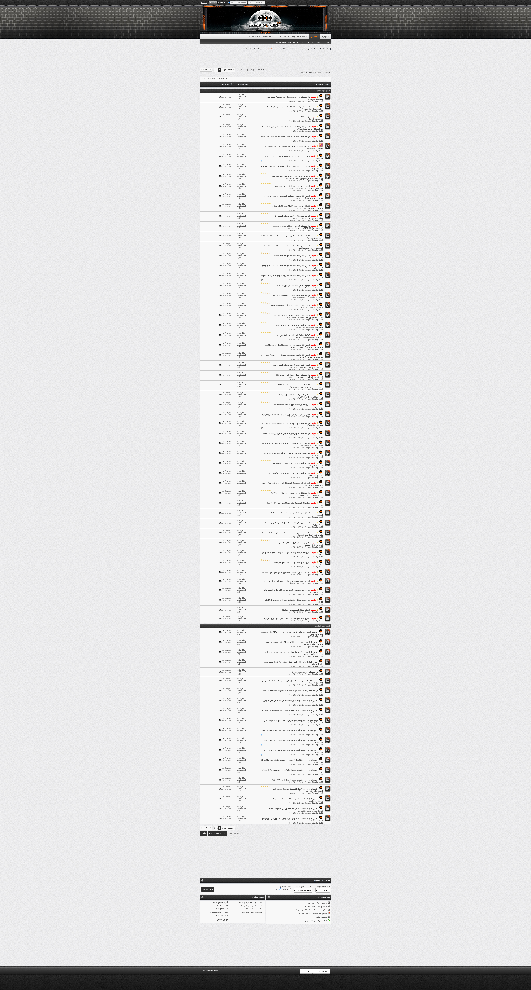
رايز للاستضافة (277, 49)
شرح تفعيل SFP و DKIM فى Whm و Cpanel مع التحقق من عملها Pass (292, 554)
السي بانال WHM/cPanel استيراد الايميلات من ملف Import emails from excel (292, 276)
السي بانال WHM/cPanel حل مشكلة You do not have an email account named (298, 257)
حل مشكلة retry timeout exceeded (304, 672)
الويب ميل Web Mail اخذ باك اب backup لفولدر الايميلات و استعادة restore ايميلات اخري (292, 247)
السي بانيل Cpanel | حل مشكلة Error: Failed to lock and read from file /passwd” (297, 306)
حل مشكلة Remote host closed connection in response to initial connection (294, 118)
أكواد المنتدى (223, 902)
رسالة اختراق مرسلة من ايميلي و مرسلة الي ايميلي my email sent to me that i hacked (292, 444)
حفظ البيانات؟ (223, 2)
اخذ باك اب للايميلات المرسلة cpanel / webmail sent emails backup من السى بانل (292, 484)
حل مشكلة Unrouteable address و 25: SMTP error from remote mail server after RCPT (297, 494)
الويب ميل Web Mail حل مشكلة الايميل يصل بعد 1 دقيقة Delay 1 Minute (292, 167)
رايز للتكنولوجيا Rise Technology (304, 49)
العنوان (327, 84)
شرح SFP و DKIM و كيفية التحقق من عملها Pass (298, 563)
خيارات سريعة (281, 42)
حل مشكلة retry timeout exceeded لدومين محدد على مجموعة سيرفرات (295, 98)
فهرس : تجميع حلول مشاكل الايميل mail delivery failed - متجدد (299, 544)
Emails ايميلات (253, 36)
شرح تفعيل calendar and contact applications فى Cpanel (298, 406)
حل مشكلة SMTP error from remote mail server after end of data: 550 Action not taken (298, 296)
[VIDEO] (225, 912)
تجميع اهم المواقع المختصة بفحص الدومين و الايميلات (286, 618)
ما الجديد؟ (325, 36)
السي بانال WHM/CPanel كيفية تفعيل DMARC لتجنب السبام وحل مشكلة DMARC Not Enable (294, 346)
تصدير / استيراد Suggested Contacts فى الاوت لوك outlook (286, 572)
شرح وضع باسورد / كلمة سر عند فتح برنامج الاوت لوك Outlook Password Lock (293, 591)
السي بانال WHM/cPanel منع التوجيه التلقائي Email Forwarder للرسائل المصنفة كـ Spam (294, 643)
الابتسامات (224, 905)
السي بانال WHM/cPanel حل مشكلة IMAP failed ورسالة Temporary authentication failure (293, 800)
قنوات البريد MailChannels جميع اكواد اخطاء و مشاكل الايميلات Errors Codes (297, 207)
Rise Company (306, 101)
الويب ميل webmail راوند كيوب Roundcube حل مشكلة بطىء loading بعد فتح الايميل (292, 633)
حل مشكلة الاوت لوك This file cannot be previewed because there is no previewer (292, 424)
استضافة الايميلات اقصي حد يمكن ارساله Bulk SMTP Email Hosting (293, 454)
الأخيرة (205, 69)
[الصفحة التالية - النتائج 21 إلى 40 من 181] (210, 70)
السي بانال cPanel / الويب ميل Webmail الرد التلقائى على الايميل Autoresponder (293, 702)
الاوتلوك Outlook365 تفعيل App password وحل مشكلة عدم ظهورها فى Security (292, 761)
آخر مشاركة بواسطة (226, 84)
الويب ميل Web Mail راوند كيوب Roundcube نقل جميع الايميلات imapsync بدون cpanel (298, 187)
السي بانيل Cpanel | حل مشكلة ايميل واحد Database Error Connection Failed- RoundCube (298, 366)
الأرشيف (210, 970)
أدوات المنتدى (223, 79)
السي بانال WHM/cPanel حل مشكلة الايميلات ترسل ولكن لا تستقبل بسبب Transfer (292, 267)
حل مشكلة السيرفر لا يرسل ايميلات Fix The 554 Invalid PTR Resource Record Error (298, 326)
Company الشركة (299, 36)
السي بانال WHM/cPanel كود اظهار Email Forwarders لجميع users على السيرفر (293, 663)
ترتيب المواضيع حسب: (304, 886)
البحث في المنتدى (209, 79)
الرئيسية (217, 970)
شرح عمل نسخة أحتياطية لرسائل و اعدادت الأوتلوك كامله (294, 601)
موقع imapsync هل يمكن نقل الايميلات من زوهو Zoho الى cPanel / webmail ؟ (292, 751)
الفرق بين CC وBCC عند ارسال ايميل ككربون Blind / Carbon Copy (294, 524)
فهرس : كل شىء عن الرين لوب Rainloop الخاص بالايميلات (285, 414)
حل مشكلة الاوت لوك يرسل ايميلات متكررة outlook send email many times (293, 474)
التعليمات (311, 42)
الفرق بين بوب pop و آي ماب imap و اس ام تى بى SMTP (286, 581)
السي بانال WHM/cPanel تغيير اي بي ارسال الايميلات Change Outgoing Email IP (294, 108)
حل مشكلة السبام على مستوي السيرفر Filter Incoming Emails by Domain (293, 435)
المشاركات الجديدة (323, 42)
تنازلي (276, 889)
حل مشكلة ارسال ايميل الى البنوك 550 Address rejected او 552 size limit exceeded (299, 376)
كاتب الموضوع (320, 84)
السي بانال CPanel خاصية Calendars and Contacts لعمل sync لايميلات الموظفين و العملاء (292, 356)
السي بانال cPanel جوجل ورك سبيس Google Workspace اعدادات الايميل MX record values (293, 197)
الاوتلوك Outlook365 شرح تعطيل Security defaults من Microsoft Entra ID (292, 771)
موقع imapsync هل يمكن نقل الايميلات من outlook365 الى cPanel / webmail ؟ (293, 741)
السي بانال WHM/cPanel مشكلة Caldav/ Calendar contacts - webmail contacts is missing (292, 712)
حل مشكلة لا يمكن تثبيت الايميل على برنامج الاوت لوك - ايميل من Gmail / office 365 (292, 682)
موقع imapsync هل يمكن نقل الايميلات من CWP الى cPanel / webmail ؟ (292, 731)
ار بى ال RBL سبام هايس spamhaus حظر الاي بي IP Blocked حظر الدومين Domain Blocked (297, 177)
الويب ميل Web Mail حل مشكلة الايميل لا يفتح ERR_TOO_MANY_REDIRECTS (299, 217)
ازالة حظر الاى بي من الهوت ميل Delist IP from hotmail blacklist (293, 157)
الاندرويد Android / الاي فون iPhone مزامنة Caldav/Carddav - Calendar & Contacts (292, 237)
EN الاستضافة (268, 36)
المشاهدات (239, 84)
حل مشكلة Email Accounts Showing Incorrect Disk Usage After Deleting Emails (292, 692)
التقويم (302, 42)
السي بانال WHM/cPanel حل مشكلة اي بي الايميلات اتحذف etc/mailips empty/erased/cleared (295, 810)
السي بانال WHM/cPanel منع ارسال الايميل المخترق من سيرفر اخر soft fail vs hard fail (292, 820)
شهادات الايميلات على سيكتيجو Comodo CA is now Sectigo (294, 504)
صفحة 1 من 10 (227, 69)
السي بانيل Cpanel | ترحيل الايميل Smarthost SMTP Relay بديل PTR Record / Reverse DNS (298, 316)
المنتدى (314, 36)
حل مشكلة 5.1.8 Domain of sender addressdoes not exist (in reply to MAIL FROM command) (298, 227)
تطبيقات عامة (293, 42)
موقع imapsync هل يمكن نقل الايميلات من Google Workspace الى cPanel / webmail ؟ (293, 721)
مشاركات (245, 84)
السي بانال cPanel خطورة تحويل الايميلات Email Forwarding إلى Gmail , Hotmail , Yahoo (294, 653)
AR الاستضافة (283, 36)
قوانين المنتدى (222, 919)
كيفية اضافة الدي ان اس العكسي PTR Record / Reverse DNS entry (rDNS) (299, 336)
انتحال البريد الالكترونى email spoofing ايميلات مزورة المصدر (294, 514)
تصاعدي (286, 889)
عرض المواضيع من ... (322, 886)
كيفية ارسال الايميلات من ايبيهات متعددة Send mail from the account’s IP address (298, 287)
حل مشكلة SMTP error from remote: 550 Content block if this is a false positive (292, 138)
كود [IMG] (224, 909)
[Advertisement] (265, 58)
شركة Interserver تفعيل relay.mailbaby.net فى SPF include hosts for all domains (293, 147)
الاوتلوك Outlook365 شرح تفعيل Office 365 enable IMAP (295, 780)
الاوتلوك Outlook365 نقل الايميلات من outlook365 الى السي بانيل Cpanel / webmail (298, 790)
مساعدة (204, 3)
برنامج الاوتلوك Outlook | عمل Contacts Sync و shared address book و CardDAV (297, 396)
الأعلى (203, 833)
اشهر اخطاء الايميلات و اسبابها (296, 610)
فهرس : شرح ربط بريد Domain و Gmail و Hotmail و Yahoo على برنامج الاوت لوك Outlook (292, 534)
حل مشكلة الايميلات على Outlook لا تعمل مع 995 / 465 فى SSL (298, 464)
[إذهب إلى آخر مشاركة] (220, 97)
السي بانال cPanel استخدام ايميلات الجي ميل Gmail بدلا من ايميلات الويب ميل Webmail (292, 128)
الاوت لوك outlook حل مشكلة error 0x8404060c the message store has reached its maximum (297, 386)
